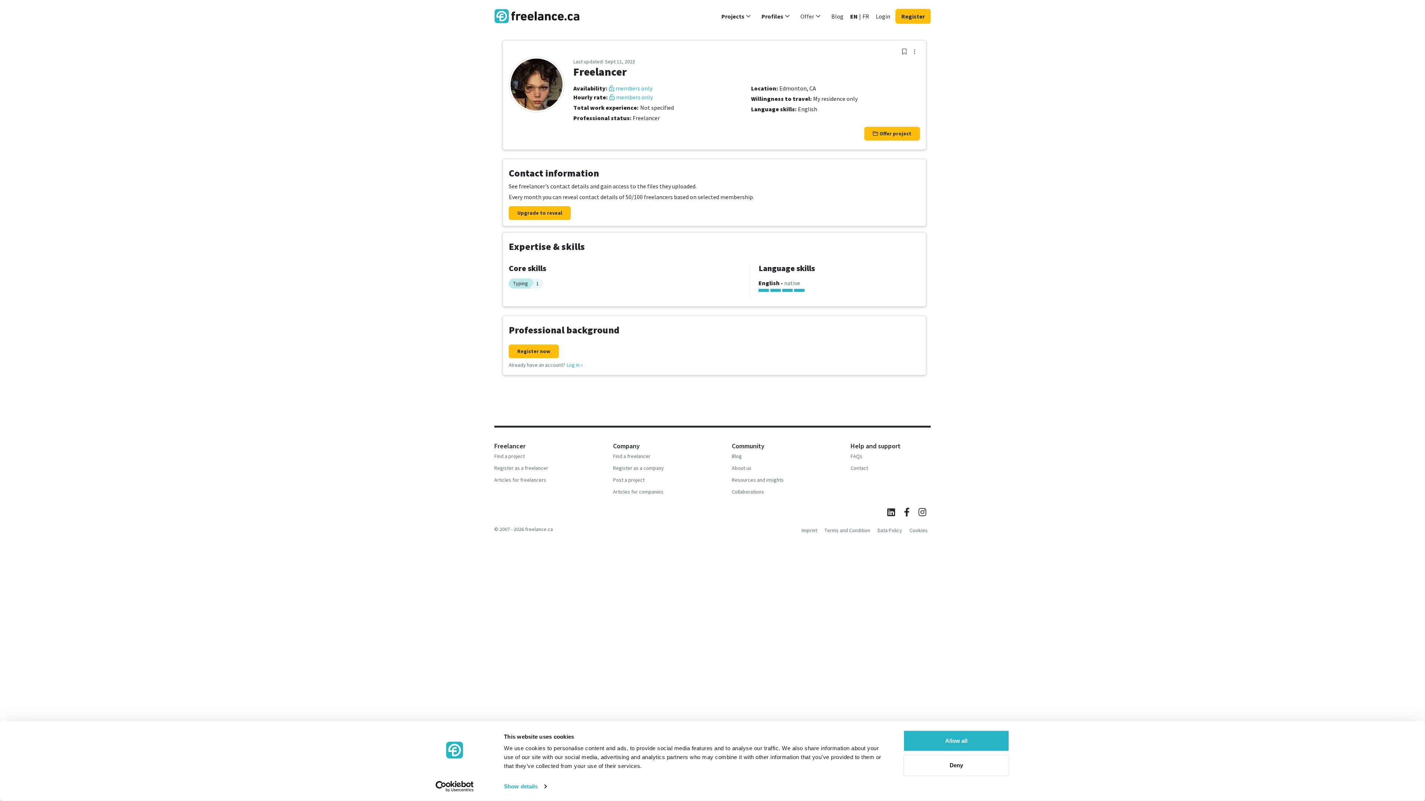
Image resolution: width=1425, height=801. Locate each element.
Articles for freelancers (520, 480)
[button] (736, 16)
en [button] (854, 16)
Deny (956, 765)
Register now (533, 351)
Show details (521, 786)
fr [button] (865, 16)
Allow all (956, 741)
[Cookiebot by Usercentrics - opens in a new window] (454, 786)
